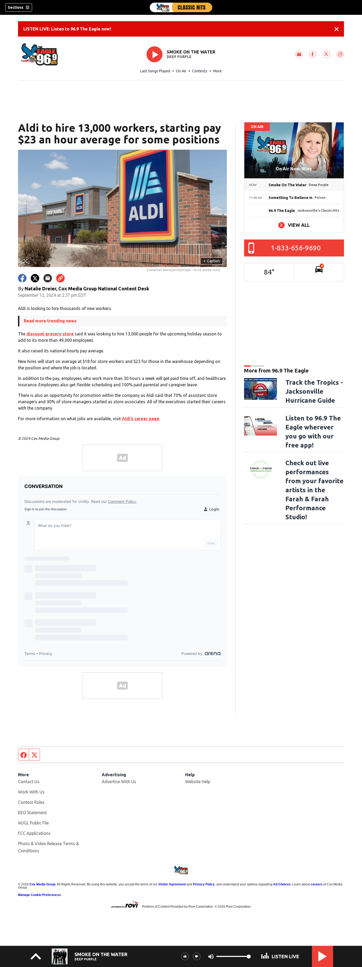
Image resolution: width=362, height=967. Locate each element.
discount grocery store (49, 333)
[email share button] (47, 278)
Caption (211, 261)
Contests (199, 71)
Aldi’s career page (140, 418)
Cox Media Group (42, 884)
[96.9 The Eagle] (181, 7)
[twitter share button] (35, 278)
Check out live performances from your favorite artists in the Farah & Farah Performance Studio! (314, 490)
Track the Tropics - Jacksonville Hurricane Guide (314, 391)
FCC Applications (34, 833)
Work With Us (31, 791)
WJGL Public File (33, 822)
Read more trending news (50, 320)
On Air (181, 71)
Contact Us (28, 781)
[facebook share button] (22, 278)
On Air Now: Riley (294, 168)
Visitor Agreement (172, 884)
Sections (15, 7)
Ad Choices (282, 884)
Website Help (197, 781)
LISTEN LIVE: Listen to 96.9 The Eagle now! (67, 28)
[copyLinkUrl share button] (60, 278)
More (217, 71)
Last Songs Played (155, 71)
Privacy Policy (204, 884)
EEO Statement (32, 812)
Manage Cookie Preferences (39, 895)
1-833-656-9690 (296, 248)
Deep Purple (179, 57)
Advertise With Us (119, 781)
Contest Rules (31, 802)
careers (317, 884)
